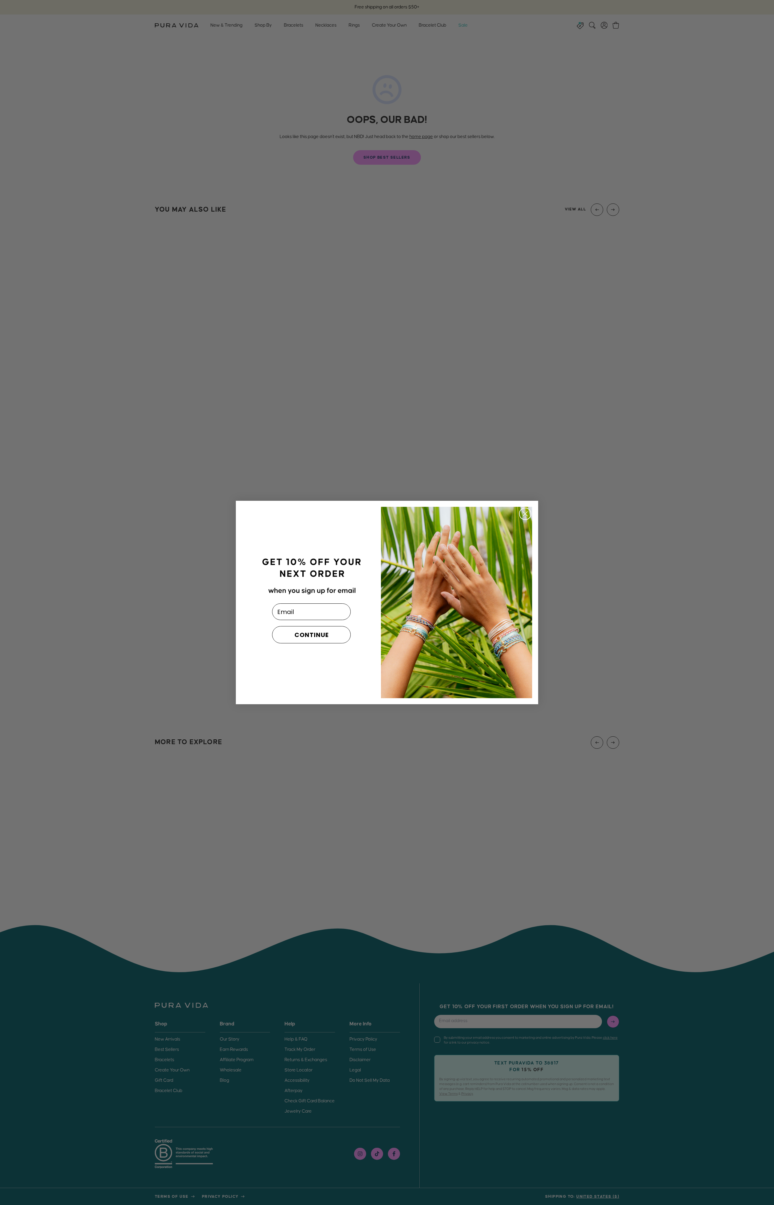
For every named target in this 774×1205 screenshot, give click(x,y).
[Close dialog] (525, 513)
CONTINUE (311, 635)
